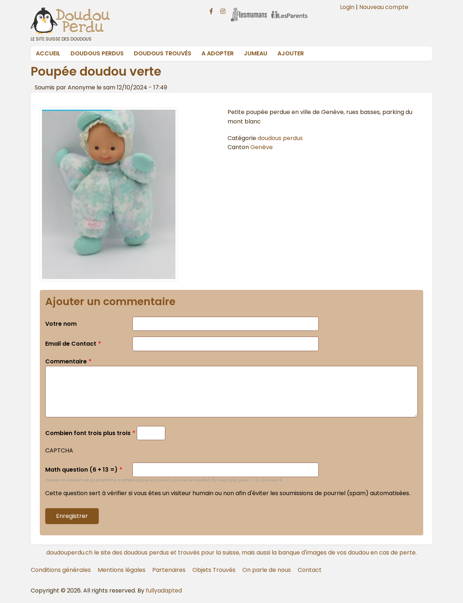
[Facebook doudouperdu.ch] (211, 10)
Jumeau (255, 53)
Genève (261, 147)
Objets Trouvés (213, 570)
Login (347, 7)
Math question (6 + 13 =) (81, 469)
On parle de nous (266, 570)
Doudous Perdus (97, 53)
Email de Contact (70, 344)
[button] (109, 279)
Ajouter (290, 53)
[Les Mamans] (248, 9)
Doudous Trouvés (162, 53)
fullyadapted (164, 590)
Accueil (48, 53)
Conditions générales (61, 570)
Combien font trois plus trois (88, 433)
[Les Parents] (289, 9)
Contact (310, 570)
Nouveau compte (383, 7)
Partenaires (169, 570)
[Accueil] (111, 20)
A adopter (217, 53)
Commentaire (66, 361)
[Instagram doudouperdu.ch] (223, 10)
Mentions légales (121, 570)
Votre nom (61, 324)
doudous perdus (280, 138)
